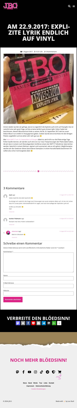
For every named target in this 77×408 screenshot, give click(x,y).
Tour (40, 383)
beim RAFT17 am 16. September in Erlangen (22, 139)
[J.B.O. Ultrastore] (59, 372)
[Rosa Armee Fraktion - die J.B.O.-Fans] (53, 372)
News (25, 383)
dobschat (15, 231)
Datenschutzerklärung (43, 386)
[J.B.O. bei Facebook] (23, 372)
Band (30, 383)
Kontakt (51, 383)
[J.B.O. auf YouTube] (29, 372)
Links (45, 383)
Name (5, 275)
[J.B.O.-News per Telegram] (47, 372)
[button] (74, 6)
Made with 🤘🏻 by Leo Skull (65, 401)
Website (6, 290)
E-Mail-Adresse (8, 283)
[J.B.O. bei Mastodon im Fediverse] (17, 372)
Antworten (11, 211)
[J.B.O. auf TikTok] (41, 372)
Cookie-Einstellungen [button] (38, 389)
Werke (35, 383)
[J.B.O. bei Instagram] (35, 372)
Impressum (30, 386)
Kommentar (8, 251)
